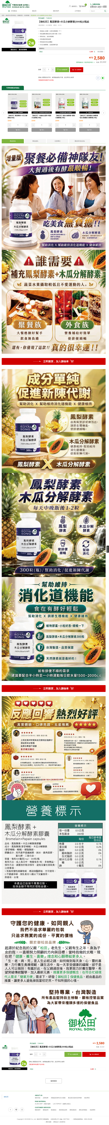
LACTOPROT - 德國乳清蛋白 (62, 1104)
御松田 (34, 11)
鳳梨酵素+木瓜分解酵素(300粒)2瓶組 (41, 15)
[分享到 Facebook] (98, 78)
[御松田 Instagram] (22, 1110)
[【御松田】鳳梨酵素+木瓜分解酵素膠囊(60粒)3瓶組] (65, 103)
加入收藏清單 (63, 69)
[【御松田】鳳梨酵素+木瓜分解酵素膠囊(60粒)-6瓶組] (89, 103)
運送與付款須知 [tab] (80, 141)
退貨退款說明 (63, 1110)
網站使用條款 (83, 1110)
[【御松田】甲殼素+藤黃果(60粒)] (42, 103)
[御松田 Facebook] (10, 1110)
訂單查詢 (78, 11)
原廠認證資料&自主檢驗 (58, 1098)
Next (103, 113)
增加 (52, 69)
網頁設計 (56, 1122)
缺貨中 (43, 129)
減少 (44, 69)
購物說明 (45, 1110)
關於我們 (56, 11)
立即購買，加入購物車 (55, 361)
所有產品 (14, 11)
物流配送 (53, 1110)
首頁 (3, 15)
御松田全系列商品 (11, 15)
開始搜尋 (105, 11)
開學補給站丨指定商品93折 (84, 62)
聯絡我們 (37, 1110)
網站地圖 (48, 1122)
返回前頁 (54, 1081)
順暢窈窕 (20, 15)
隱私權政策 (73, 1110)
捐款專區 (87, 1098)
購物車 (84, 5)
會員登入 (74, 6)
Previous (4, 113)
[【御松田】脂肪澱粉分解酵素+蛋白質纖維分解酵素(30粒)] (18, 103)
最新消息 (37, 1098)
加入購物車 (78, 69)
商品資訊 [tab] (35, 141)
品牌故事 (45, 1098)
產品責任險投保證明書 (75, 1098)
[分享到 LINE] (103, 78)
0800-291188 (88, 1119)
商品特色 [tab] (13, 141)
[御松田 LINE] (16, 1110)
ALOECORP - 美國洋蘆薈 (42, 1104)
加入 (19, 129)
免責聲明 (92, 1110)
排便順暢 (26, 15)
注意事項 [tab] (57, 141)
